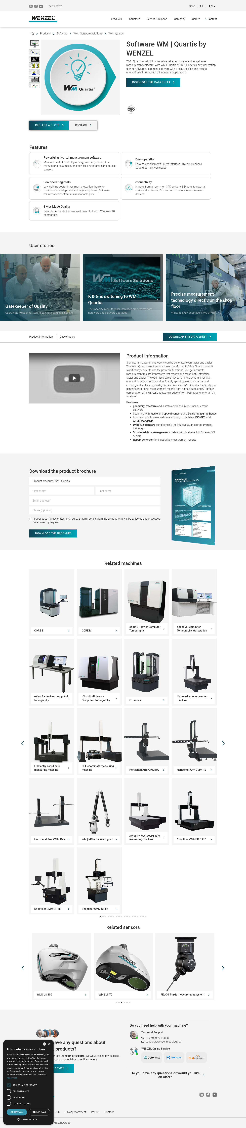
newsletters (55, 6)
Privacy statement (75, 1112)
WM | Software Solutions (87, 33)
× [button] (49, 1044)
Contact (109, 1112)
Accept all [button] (17, 1112)
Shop (192, 6)
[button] (212, 6)
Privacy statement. (59, 518)
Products (45, 33)
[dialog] (28, 1082)
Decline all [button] (39, 1112)
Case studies (67, 336)
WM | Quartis (116, 33)
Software (62, 33)
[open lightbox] (34, 44)
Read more (12, 1077)
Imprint (95, 1112)
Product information (41, 336)
